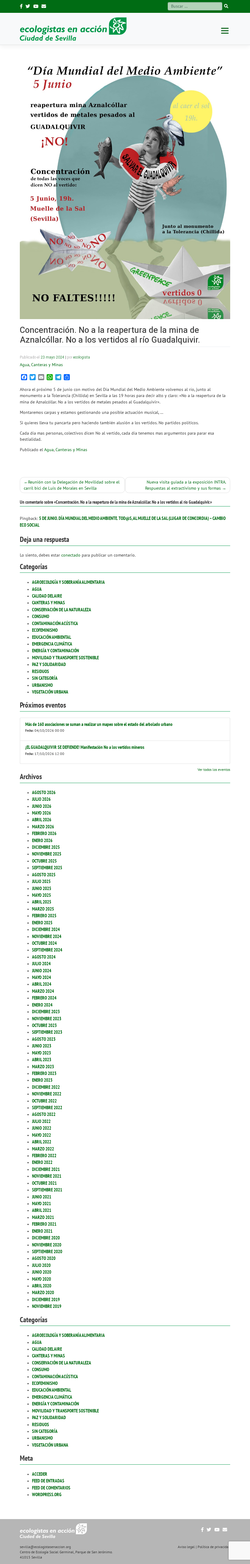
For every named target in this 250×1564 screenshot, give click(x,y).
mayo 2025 (41, 895)
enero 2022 (42, 1162)
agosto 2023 (43, 1039)
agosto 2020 (43, 1258)
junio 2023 (41, 1046)
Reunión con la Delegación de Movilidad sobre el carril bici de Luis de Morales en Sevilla (72, 485)
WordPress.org (47, 1494)
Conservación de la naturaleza (61, 610)
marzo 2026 (43, 827)
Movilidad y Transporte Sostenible (65, 658)
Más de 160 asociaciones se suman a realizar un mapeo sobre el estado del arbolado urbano (99, 724)
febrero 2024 (44, 998)
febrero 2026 (44, 833)
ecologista (81, 357)
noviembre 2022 (46, 1094)
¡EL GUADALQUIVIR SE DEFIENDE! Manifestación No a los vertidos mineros (84, 747)
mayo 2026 (41, 813)
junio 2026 (41, 806)
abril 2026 (41, 819)
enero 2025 (42, 923)
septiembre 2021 (47, 1190)
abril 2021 (41, 1210)
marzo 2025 (43, 909)
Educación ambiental (51, 637)
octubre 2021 (44, 1183)
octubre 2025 (44, 861)
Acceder (39, 1474)
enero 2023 (42, 1080)
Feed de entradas (48, 1481)
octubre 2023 (44, 1025)
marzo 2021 (43, 1217)
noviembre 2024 (46, 936)
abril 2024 (41, 984)
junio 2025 (41, 888)
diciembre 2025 (46, 847)
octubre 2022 (44, 1101)
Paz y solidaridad (49, 664)
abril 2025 (41, 902)
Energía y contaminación (55, 650)
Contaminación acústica (55, 623)
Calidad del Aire (47, 596)
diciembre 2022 (46, 1087)
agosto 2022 (43, 1114)
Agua (37, 589)
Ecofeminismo (45, 630)
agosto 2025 (43, 875)
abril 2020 (41, 1286)
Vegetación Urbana (50, 692)
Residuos (40, 671)
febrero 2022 (44, 1155)
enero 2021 (42, 1231)
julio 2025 (41, 881)
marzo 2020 (43, 1292)
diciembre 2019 (46, 1299)
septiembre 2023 (47, 1032)
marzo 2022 (43, 1149)
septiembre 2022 (47, 1107)
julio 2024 (41, 963)
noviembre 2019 (46, 1306)
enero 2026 (42, 840)
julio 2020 (41, 1265)
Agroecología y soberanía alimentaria (68, 582)
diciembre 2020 (46, 1238)
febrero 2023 (44, 1073)
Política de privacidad (214, 1546)
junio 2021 (41, 1197)
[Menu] (225, 30)
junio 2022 (41, 1128)
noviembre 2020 (46, 1245)
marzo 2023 (43, 1066)
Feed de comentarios (51, 1488)
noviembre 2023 (46, 1018)
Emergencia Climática (52, 644)
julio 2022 (41, 1121)
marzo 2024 (43, 991)
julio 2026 (41, 799)
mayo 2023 (41, 1053)
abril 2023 (41, 1059)
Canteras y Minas (48, 602)
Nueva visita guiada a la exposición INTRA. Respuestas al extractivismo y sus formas (185, 485)
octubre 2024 (44, 943)
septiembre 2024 (47, 950)
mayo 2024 (41, 977)
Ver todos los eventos (214, 769)
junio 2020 (41, 1272)
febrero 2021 (44, 1224)
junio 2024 (41, 970)
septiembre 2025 (47, 867)
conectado (70, 555)
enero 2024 (42, 1005)
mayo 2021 (41, 1203)
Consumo (40, 616)
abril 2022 (41, 1142)
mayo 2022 (41, 1135)
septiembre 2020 (47, 1251)
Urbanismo (42, 685)
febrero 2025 (44, 915)
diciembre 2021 (46, 1169)
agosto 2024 (43, 957)
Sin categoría (45, 678)
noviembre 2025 (46, 854)
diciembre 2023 (46, 1011)
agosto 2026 (43, 792)
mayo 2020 (41, 1279)
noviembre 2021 (46, 1176)
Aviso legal (186, 1546)
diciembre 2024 (46, 929)
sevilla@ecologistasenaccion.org (45, 1546)
